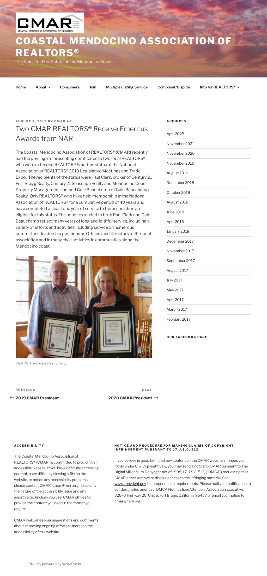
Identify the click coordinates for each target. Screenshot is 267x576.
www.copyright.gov (130, 483)
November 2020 (181, 153)
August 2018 (177, 202)
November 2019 (180, 163)
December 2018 (180, 182)
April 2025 (175, 133)
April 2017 (175, 299)
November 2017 (180, 251)
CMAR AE (63, 121)
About (41, 87)
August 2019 (177, 173)
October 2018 (178, 192)
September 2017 (181, 260)
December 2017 (180, 241)
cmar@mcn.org (127, 501)
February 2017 (179, 319)
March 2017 (177, 309)
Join (92, 87)
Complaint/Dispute (173, 87)
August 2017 (177, 270)
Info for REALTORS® (217, 87)
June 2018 (175, 212)
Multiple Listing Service (127, 87)
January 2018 (178, 231)
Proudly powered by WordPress (54, 564)
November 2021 (180, 143)
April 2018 (175, 221)
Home (21, 87)
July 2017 (174, 280)
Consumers (70, 87)
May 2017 (175, 290)
